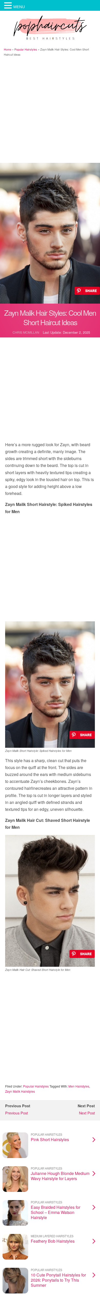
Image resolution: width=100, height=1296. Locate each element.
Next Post (87, 1112)
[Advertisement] (50, 110)
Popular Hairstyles (25, 49)
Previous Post (16, 1112)
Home (7, 49)
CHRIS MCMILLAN (26, 332)
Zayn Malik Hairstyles (20, 1091)
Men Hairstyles (78, 1086)
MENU (19, 6)
